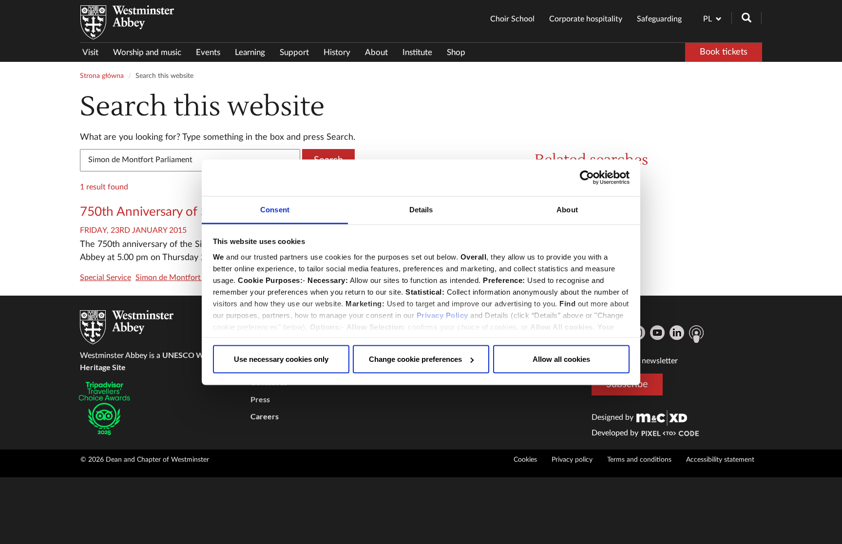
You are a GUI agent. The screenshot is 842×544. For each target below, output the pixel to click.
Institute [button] (417, 52)
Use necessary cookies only (281, 359)
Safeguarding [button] (659, 19)
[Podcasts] (696, 334)
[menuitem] (94, 52)
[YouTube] (657, 332)
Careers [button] (264, 416)
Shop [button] (456, 52)
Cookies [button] (525, 459)
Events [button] (208, 52)
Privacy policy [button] (572, 459)
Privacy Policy (442, 315)
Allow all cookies (561, 359)
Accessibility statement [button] (720, 459)
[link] (661, 417)
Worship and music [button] (147, 52)
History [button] (337, 52)
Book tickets (723, 52)
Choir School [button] (512, 19)
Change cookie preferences (415, 359)
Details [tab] (421, 209)
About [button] (376, 52)
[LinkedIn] (677, 332)
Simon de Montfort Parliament (187, 277)
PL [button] (707, 19)
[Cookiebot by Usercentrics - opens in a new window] (587, 177)
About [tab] (567, 209)
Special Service (105, 277)
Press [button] (260, 399)
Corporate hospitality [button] (585, 19)
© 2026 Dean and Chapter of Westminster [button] (144, 459)
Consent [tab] (274, 209)
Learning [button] (250, 52)
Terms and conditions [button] (639, 459)
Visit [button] (90, 52)
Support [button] (294, 52)
